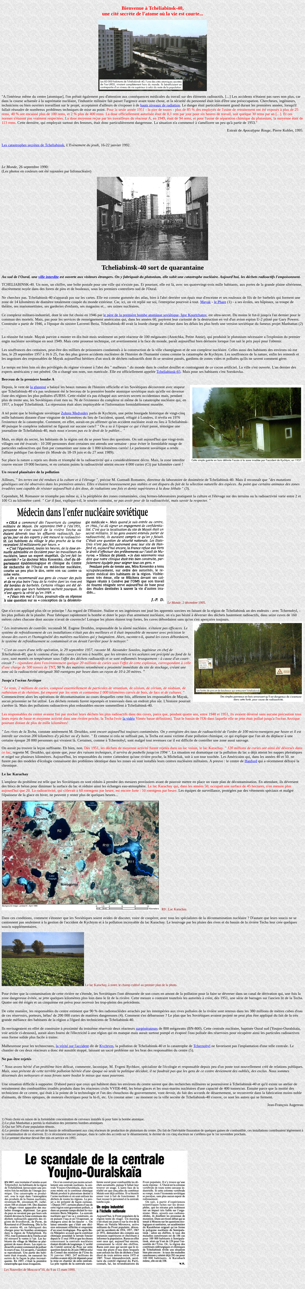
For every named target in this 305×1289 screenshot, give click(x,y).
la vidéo (129, 718)
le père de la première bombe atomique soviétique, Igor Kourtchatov (154, 315)
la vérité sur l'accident (72, 1046)
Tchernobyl (201, 1046)
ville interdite (48, 277)
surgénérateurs (147, 1028)
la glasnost (38, 387)
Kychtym (106, 1046)
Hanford (251, 761)
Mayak (205, 302)
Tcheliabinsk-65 (168, 372)
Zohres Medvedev (74, 413)
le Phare (220, 302)
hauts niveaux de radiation (160, 105)
